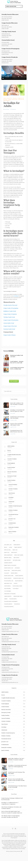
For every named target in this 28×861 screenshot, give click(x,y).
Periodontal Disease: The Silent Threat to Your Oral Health (16, 431)
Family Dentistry (13, 99)
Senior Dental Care (8, 583)
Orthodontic (6, 100)
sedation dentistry (19, 580)
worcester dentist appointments (10, 601)
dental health (14, 552)
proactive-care (4, 741)
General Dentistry (5, 718)
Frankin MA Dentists (8, 562)
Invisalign (21, 99)
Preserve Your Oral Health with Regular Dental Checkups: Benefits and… (16, 424)
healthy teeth (7, 570)
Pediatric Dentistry (5, 735)
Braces (15, 98)
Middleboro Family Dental (9, 311)
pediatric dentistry (19, 575)
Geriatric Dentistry (5, 721)
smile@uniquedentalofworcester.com (10, 641)
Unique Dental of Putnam (9, 335)
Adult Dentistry (7, 98)
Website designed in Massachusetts (13, 851)
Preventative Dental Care (18, 578)
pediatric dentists (7, 578)
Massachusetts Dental (16, 570)
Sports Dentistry (5, 750)
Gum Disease (4, 724)
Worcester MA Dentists (8, 606)
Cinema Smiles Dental (8, 40)
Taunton (15, 583)
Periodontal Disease (6, 738)
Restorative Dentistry (6, 747)
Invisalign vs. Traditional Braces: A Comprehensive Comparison (9, 803)
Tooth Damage (15, 588)
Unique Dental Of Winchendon (10, 320)
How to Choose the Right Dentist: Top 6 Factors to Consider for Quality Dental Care (11, 812)
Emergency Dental (7, 557)
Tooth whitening (7, 591)
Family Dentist (16, 557)
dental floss (6, 552)
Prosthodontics (5, 744)
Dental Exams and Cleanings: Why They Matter (17, 417)
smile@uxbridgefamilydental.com (10, 651)
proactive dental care (8, 580)
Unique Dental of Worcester (10, 23)
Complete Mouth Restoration (8, 697)
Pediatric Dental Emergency (8, 732)
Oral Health (6, 573)
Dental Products (5, 706)
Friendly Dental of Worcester (10, 14)
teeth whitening (7, 588)
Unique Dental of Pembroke (10, 57)
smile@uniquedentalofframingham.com (10, 672)
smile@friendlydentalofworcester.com (10, 631)
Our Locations (14, 381)
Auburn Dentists (17, 544)
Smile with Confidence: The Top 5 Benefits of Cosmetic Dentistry (16, 404)
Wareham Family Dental (9, 329)
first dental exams (16, 560)
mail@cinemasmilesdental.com (9, 662)
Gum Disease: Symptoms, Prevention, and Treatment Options (11, 807)
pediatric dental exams (8, 575)
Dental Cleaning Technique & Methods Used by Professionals (12, 799)
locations (16, 296)
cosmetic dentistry (18, 547)
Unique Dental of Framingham (10, 48)
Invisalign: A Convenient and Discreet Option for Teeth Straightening (17, 410)
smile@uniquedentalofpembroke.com (10, 682)
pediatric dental (14, 573)
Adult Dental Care (7, 544)
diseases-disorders (6, 709)
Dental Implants (5, 703)
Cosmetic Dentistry (6, 700)
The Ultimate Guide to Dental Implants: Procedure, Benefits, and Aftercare (10, 816)
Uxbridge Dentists (7, 596)
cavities (10, 547)
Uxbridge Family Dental (9, 31)
